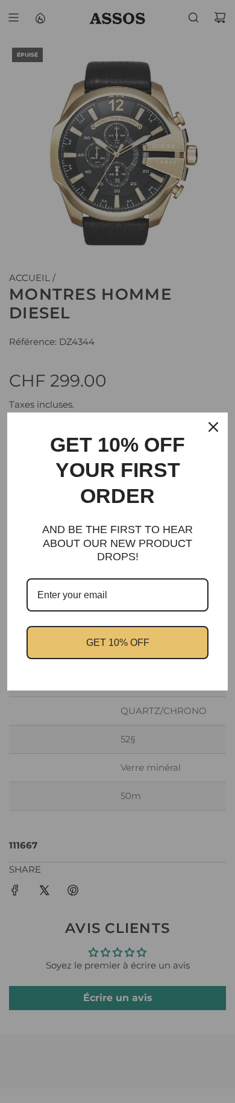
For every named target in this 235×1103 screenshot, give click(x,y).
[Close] (213, 426)
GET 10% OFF (117, 642)
